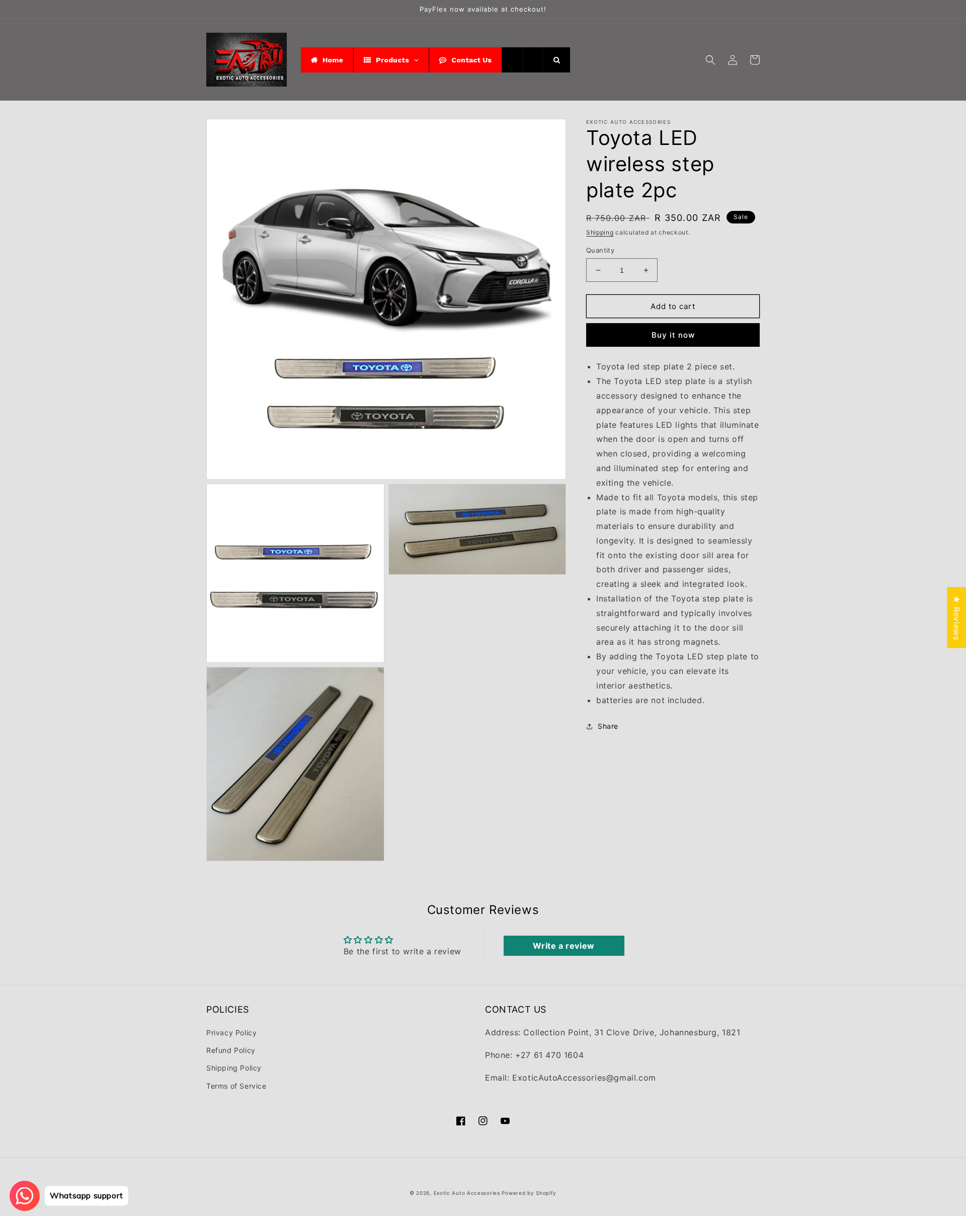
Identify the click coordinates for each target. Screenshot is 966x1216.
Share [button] (608, 726)
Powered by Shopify (529, 1193)
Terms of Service (236, 1086)
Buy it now (673, 335)
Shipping (600, 232)
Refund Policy (231, 1050)
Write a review (563, 946)
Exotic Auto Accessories (467, 1193)
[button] (710, 60)
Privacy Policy (231, 1032)
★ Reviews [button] (956, 617)
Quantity (600, 250)
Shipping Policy (234, 1067)
